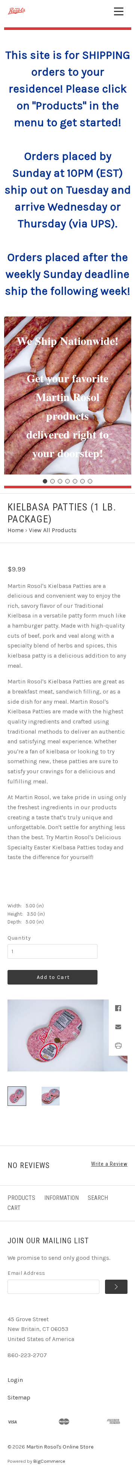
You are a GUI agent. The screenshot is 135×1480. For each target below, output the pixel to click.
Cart (14, 1207)
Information (61, 1197)
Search (98, 1197)
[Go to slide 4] (67, 481)
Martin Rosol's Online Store (60, 1447)
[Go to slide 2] (52, 481)
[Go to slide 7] (90, 481)
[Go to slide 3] (60, 481)
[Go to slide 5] (75, 481)
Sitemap (19, 1397)
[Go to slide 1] (45, 481)
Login (15, 1379)
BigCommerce (49, 1461)
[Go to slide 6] (82, 481)
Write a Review (109, 1164)
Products (21, 1197)
